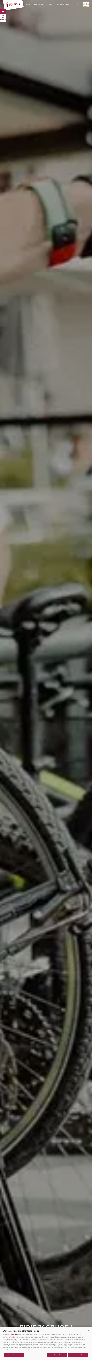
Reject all (57, 1355)
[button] (88, 1330)
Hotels (28, 4)
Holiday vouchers (63, 4)
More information (13, 1355)
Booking (50, 4)
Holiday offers (39, 4)
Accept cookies (78, 1355)
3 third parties (13, 1334)
